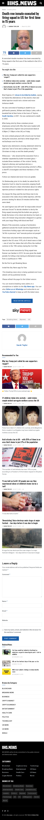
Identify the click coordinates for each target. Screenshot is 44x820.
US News (5, 729)
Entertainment (8, 709)
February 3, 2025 (18, 657)
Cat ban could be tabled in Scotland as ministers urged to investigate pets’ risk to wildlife (26, 652)
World (4, 733)
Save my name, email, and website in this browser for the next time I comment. (22, 631)
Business (5, 697)
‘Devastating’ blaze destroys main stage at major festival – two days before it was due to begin (21, 521)
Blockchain (6, 688)
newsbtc (6, 793)
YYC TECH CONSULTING (32, 815)
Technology (7, 721)
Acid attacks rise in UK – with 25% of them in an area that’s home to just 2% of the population (22, 88)
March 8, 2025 (26, 26)
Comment (6, 574)
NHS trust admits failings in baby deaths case (25, 671)
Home (4, 10)
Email (4, 611)
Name (5, 601)
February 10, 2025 (18, 674)
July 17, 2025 (17, 367)
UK (15, 797)
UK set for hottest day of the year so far (25, 661)
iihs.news (9, 815)
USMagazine (27, 797)
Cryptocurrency (9, 705)
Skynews (23, 319)
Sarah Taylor (14, 26)
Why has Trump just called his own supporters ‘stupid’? (19, 76)
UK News (5, 725)
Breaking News (11, 10)
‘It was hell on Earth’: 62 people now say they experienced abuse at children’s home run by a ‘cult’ (20, 484)
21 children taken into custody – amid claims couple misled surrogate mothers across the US (22, 82)
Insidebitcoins (31, 790)
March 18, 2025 (17, 664)
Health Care (7, 713)
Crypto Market (8, 701)
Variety (36, 797)
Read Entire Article (22, 301)
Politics (5, 717)
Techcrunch (32, 793)
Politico (14, 793)
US (29, 319)
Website (5, 620)
